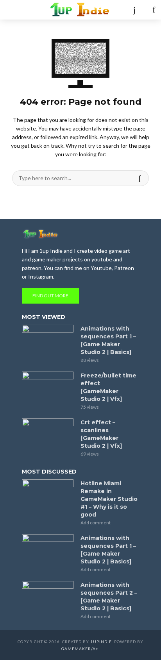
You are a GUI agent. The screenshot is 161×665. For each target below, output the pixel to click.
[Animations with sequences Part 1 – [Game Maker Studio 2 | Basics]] (47, 342)
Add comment (95, 523)
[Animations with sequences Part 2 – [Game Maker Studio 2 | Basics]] (47, 598)
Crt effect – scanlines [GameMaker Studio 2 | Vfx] (101, 434)
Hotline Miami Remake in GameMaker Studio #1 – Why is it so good (109, 499)
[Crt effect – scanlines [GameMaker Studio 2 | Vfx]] (47, 435)
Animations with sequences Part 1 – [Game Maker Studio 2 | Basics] (108, 340)
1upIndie (101, 641)
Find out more (50, 296)
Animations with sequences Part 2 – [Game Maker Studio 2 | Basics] (108, 596)
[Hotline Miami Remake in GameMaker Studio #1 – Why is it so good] (47, 496)
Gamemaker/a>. (80, 648)
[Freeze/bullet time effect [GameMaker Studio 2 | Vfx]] (47, 389)
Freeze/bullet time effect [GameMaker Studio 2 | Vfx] (108, 387)
